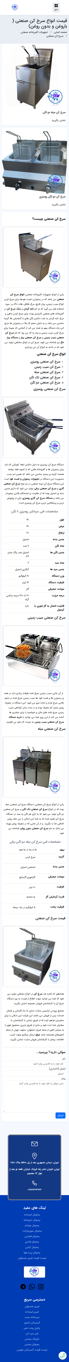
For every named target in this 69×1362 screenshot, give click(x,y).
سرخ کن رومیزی (48, 465)
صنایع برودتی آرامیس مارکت (49, 1011)
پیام (63, 1079)
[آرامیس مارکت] (15, 7)
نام (64, 1059)
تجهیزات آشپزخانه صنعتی (38, 294)
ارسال (60, 1115)
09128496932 (35, 1190)
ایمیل (62, 1069)
